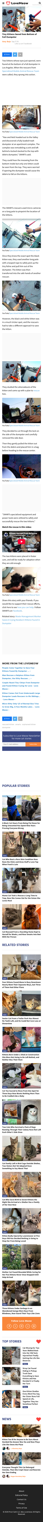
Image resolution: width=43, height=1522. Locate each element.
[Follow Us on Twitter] (15, 1326)
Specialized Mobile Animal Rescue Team (20, 71)
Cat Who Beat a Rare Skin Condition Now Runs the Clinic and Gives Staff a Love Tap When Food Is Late (20, 862)
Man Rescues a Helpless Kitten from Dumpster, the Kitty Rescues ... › (18, 677)
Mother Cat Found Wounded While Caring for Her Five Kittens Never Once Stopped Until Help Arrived (21, 1274)
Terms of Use (21, 1508)
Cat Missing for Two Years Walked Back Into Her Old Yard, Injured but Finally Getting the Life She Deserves (31, 1354)
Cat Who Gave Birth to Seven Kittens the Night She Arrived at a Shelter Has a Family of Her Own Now (20, 1202)
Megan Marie (15, 1476)
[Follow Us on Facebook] (9, 1326)
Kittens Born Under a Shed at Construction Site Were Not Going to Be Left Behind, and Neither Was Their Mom (20, 1057)
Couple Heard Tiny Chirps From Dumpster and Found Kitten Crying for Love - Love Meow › (21, 686)
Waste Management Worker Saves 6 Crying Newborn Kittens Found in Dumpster (21, 620)
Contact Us (21, 1499)
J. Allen (13, 1448)
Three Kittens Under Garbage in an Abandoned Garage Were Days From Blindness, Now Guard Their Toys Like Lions (21, 1311)
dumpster (6, 728)
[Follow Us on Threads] (34, 1326)
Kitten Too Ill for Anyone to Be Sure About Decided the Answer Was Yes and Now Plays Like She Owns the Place (21, 1442)
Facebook (17, 610)
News (5, 819)
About (21, 1491)
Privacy (22, 1503)
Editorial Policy (21, 1495)
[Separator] (20, 54)
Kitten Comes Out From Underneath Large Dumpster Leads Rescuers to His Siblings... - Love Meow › (21, 696)
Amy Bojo (6, 42)
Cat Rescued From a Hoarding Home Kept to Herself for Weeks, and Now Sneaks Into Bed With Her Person (21, 934)
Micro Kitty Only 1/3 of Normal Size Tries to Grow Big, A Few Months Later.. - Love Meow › (20, 707)
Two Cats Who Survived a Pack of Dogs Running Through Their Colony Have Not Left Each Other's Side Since (21, 1129)
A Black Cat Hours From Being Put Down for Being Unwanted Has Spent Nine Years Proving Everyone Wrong (21, 825)
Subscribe (33, 744)
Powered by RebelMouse (37, 5)
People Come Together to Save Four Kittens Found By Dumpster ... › (18, 669)
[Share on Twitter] (15, 54)
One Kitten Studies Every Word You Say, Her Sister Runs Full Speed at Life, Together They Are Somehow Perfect (31, 1397)
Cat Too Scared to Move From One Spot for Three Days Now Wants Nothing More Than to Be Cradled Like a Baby (20, 1093)
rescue (37, 390)
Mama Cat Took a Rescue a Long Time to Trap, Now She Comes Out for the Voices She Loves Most (21, 898)
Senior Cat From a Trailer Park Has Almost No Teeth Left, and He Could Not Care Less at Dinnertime (21, 1021)
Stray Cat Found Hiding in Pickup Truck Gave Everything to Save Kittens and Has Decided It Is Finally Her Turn (31, 1376)
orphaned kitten (29, 725)
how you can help (25, 607)
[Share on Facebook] (7, 54)
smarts (18, 725)
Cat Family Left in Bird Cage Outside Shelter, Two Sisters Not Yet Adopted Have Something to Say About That (21, 1166)
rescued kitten (8, 725)
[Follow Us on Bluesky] (27, 1326)
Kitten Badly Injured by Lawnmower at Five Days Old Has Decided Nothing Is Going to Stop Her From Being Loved (21, 1238)
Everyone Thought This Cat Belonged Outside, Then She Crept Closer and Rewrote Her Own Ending (21, 1470)
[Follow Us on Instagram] (21, 1326)
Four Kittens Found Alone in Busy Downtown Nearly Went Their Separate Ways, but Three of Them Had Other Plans (21, 984)
